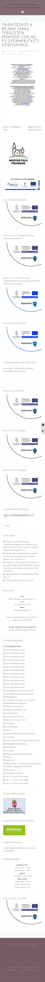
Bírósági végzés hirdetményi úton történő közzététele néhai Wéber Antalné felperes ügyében (20, 556)
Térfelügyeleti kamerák (14, 773)
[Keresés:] (13, 526)
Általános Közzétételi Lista (16, 710)
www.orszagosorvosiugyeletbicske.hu (22, 630)
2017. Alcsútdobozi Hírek (15, 657)
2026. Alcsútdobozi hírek (15, 687)
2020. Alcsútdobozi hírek (15, 667)
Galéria (8, 730)
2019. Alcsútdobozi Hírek (15, 663)
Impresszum (10, 737)
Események (10, 723)
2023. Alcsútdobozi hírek (15, 677)
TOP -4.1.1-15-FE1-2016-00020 (17, 780)
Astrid (30, 977)
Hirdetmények (15, 54)
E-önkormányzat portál (14, 717)
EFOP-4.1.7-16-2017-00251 (16, 720)
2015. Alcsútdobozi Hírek (15, 650)
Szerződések (10, 770)
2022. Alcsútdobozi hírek (15, 674)
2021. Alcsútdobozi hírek (15, 670)
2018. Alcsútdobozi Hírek (15, 660)
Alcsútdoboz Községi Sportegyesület (20, 691)
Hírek (23, 54)
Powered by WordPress (11, 977)
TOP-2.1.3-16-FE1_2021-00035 (17, 777)
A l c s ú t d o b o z (22, 4)
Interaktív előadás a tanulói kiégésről (20, 574)
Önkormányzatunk (30, 967)
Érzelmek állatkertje (13, 580)
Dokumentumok (12, 713)
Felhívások (6, 54)
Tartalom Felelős (27, 51)
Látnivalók (9, 751)
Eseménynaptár (11, 727)
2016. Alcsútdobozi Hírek (15, 653)
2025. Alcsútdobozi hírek (15, 684)
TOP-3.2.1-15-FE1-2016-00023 (17, 783)
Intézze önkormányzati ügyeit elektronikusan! (23, 740)
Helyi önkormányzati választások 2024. (20, 734)
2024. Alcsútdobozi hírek (15, 680)
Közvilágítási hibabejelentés (16, 744)
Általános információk (14, 706)
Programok (10, 760)
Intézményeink (9, 970)
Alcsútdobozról (14, 967)
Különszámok (11, 747)
